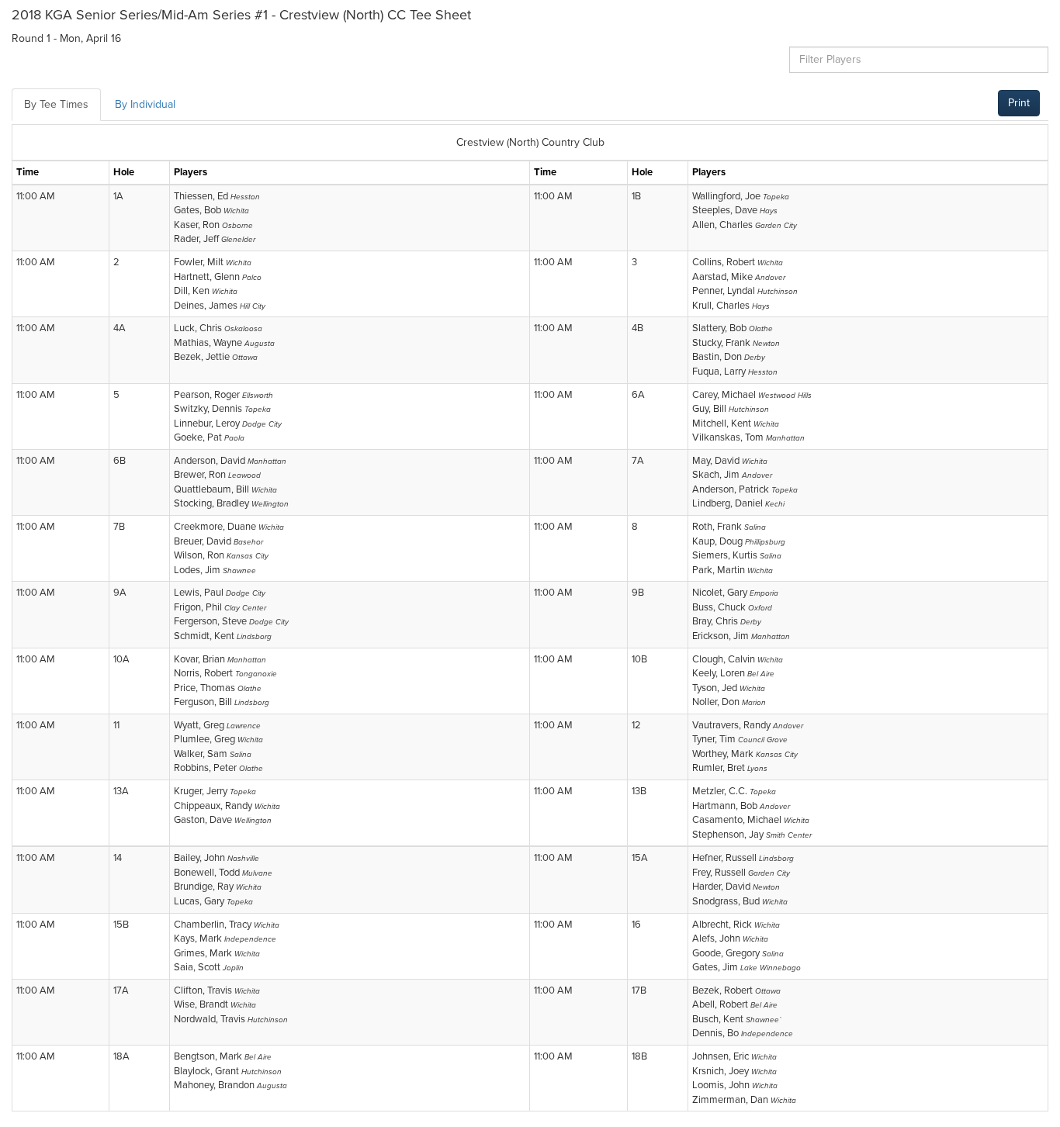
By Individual (145, 104)
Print (1019, 102)
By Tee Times (56, 104)
